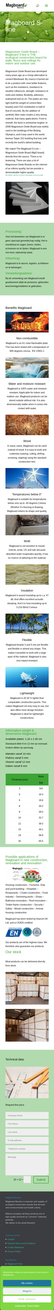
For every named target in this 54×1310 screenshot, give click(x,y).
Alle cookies (27, 1283)
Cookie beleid (20, 1306)
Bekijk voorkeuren (27, 1299)
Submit (41, 1179)
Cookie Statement (15, 1247)
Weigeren (27, 1291)
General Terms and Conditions (21, 1243)
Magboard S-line (15, 1264)
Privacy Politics (33, 1306)
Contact (11, 1239)
